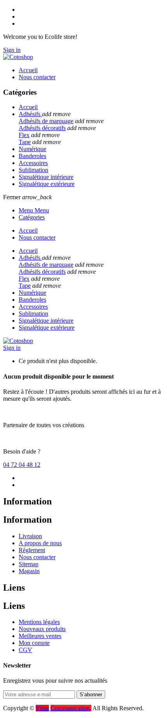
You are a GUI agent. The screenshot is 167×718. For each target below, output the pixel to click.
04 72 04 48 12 (21, 464)
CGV (25, 650)
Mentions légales (39, 622)
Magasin (29, 571)
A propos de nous (40, 543)
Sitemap (28, 564)
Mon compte (34, 643)
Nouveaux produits (42, 629)
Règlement (32, 550)
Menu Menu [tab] (34, 210)
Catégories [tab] (32, 217)
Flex (24, 135)
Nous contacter (37, 557)
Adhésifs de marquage (46, 121)
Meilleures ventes (40, 636)
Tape (25, 142)
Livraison (30, 536)
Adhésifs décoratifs (42, 128)
